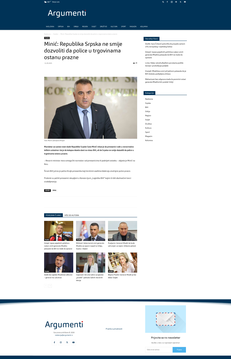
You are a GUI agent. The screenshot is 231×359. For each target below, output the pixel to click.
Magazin (133, 27)
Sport (123, 27)
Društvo (103, 27)
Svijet (94, 27)
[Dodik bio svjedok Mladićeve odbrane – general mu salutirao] (58, 263)
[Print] (83, 69)
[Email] (77, 69)
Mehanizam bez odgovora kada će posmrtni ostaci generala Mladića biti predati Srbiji (165, 80)
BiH (68, 27)
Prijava (179, 350)
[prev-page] (45, 286)
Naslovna (50, 27)
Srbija (76, 27)
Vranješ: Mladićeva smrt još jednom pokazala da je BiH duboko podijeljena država (165, 72)
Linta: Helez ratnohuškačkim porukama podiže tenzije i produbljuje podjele (164, 64)
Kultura (114, 27)
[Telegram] (65, 69)
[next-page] (50, 286)
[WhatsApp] (59, 69)
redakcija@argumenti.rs (64, 335)
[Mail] (176, 2)
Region (85, 27)
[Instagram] (172, 2)
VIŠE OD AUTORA (71, 215)
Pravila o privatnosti (114, 329)
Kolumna (144, 27)
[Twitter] (180, 2)
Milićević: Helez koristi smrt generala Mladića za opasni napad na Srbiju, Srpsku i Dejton (90, 246)
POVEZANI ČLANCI (53, 215)
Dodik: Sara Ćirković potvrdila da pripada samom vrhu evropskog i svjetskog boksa (165, 45)
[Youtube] (185, 2)
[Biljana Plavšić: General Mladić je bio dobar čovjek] (122, 263)
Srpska (60, 27)
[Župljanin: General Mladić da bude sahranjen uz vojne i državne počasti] (122, 231)
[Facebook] (167, 2)
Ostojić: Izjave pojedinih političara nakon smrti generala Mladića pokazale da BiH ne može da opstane (58, 246)
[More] (90, 69)
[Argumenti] (64, 325)
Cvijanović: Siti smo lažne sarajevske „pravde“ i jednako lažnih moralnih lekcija (89, 277)
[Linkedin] (71, 69)
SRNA (54, 190)
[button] (163, 2)
